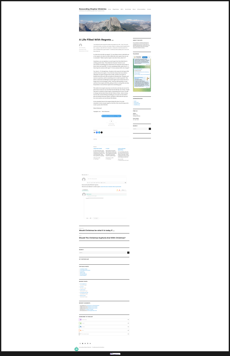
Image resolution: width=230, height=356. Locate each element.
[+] (104, 182)
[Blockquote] (98, 182)
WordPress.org (137, 104)
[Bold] (88, 182)
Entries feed (136, 102)
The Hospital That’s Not (92, 310)
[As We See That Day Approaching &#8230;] (124, 154)
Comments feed (137, 103)
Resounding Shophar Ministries (92, 9)
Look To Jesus (82, 289)
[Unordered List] (96, 182)
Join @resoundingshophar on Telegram (112, 116)
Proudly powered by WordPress (98, 347)
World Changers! (83, 275)
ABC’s (122, 9)
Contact (149, 9)
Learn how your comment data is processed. (110, 186)
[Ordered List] (94, 182)
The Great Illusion (83, 274)
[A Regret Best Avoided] (99, 154)
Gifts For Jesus (83, 295)
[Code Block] (100, 182)
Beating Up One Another (92, 306)
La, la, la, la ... (82, 271)
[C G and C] (112, 154)
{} (102, 182)
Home (109, 9)
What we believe (141, 9)
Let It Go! (82, 286)
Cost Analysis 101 (83, 283)
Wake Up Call (82, 272)
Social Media (128, 9)
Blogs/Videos (116, 9)
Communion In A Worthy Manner (92, 305)
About (134, 9)
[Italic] (89, 182)
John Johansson (82, 47)
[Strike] (93, 182)
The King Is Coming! (89, 309)
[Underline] (91, 182)
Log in (135, 101)
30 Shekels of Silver (83, 269)
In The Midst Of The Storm (85, 270)
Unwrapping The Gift (84, 292)
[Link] (101, 182)
